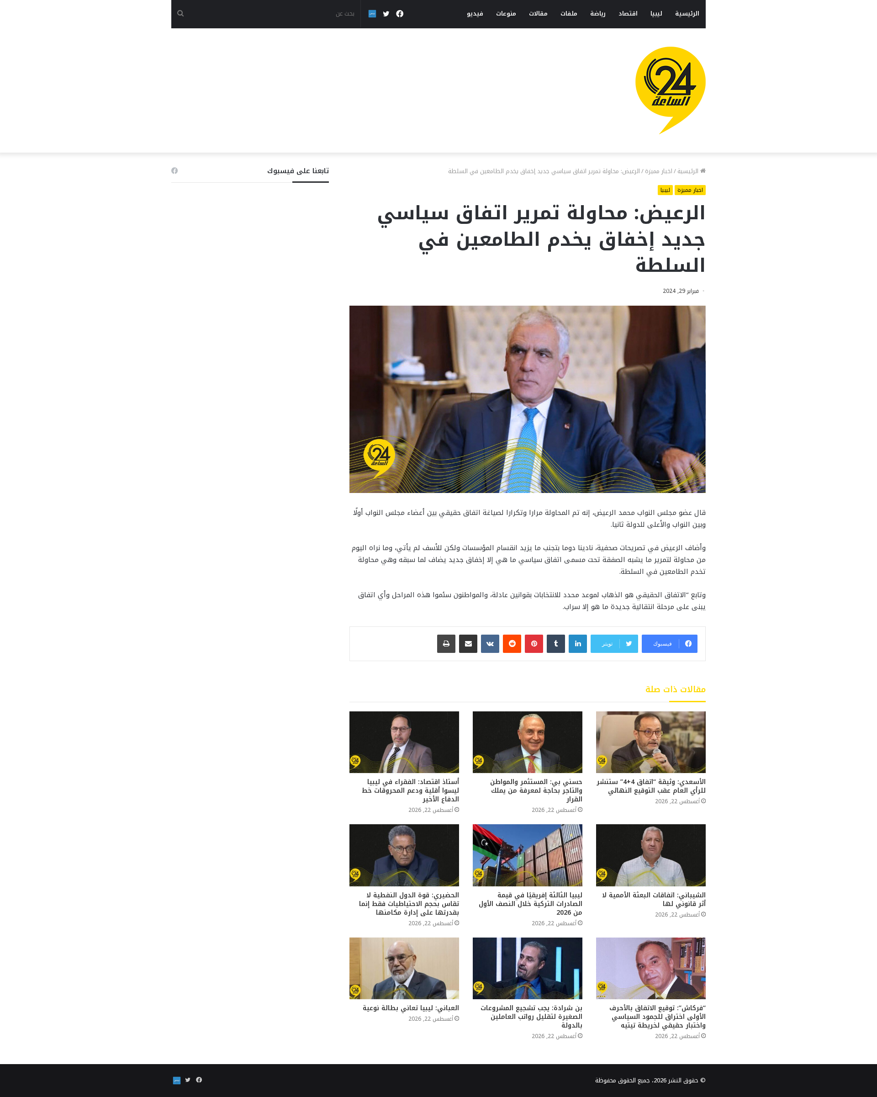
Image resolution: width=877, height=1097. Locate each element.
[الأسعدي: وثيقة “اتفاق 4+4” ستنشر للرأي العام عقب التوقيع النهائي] (651, 742)
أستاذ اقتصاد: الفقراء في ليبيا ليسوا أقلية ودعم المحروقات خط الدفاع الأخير (410, 791)
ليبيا (656, 13)
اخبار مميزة (658, 171)
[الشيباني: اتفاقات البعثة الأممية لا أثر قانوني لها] (651, 855)
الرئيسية (687, 13)
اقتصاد (628, 13)
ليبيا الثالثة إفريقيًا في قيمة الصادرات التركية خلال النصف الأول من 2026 (530, 904)
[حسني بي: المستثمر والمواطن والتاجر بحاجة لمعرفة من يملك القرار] (527, 742)
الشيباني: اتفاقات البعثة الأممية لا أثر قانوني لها (654, 899)
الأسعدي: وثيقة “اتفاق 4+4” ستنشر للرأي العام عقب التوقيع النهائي (651, 786)
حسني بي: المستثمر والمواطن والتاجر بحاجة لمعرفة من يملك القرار (536, 791)
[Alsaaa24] (670, 90)
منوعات (506, 13)
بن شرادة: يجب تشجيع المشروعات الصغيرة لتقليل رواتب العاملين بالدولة (531, 1017)
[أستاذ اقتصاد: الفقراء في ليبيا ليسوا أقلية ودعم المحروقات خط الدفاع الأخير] (404, 742)
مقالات (538, 13)
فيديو (475, 13)
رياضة (598, 13)
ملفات (568, 13)
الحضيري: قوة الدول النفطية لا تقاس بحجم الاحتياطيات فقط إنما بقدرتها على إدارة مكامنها (409, 904)
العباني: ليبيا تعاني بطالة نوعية (411, 1008)
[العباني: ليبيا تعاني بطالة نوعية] (404, 968)
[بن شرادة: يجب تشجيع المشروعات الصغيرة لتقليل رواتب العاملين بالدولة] (527, 968)
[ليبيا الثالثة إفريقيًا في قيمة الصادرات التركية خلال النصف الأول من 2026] (527, 855)
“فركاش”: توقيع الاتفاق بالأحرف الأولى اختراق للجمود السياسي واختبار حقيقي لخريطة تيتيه (657, 1017)
